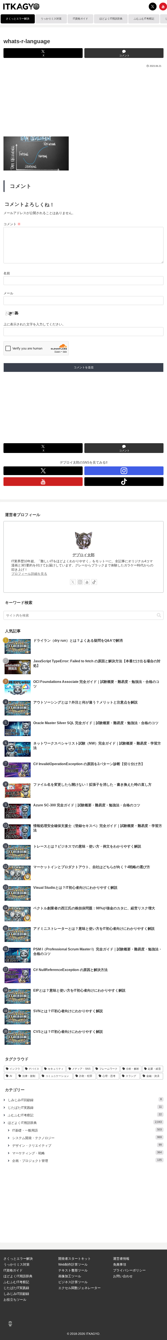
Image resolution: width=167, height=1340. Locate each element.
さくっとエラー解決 (18, 1258)
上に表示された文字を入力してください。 (34, 324)
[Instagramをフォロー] (124, 470)
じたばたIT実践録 (16, 1288)
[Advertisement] (83, 101)
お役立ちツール (14, 1299)
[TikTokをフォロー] (124, 481)
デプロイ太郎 (83, 555)
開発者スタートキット (74, 1258)
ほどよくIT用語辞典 (17, 1276)
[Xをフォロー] (153, 6)
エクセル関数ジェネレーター (79, 1288)
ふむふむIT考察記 (16, 1282)
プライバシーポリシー (129, 1270)
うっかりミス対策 (16, 1264)
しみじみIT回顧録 (16, 1294)
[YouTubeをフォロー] (163, 6)
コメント (12, 224)
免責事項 (119, 1264)
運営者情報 (121, 1258)
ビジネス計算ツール (73, 1282)
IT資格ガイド (13, 1270)
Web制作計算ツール (73, 1264)
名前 (6, 273)
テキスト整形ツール (73, 1270)
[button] (159, 615)
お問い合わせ (123, 1276)
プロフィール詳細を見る (29, 574)
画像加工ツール (69, 1276)
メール (8, 293)
